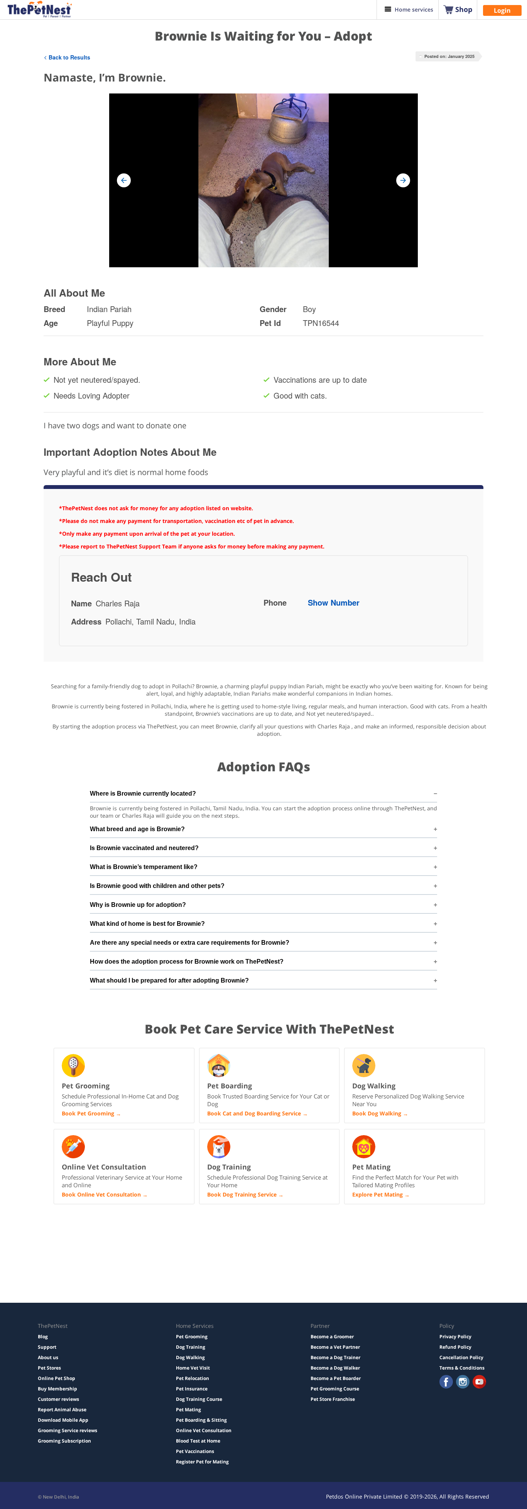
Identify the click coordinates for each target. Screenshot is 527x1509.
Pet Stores (49, 1368)
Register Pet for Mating (202, 1461)
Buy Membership (57, 1388)
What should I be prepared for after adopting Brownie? (169, 980)
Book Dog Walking (376, 1113)
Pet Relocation (192, 1378)
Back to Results (69, 57)
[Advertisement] (157, 1258)
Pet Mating (188, 1409)
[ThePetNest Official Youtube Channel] (479, 1382)
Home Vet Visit (193, 1368)
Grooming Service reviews (67, 1430)
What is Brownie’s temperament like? (144, 867)
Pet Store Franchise (333, 1399)
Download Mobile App (63, 1420)
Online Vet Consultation (203, 1430)
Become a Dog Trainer (335, 1357)
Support (47, 1347)
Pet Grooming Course (335, 1388)
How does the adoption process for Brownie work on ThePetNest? (187, 961)
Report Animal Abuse (62, 1409)
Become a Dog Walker (335, 1368)
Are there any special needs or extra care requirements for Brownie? (189, 942)
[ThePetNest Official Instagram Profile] (463, 1382)
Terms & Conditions (462, 1368)
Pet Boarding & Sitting (201, 1420)
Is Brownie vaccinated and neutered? (144, 848)
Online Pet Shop (56, 1378)
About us (48, 1357)
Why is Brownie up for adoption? (138, 904)
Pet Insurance (192, 1388)
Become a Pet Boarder (336, 1378)
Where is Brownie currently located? (143, 793)
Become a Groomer (332, 1336)
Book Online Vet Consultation (101, 1194)
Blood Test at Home (198, 1441)
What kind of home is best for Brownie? (147, 923)
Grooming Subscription (64, 1441)
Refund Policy (455, 1347)
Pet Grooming (192, 1336)
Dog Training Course (199, 1399)
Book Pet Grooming (88, 1113)
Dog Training (190, 1347)
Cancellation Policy (461, 1357)
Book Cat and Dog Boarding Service (254, 1113)
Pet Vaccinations (195, 1451)
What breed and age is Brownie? (137, 829)
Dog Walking (190, 1357)
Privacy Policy (455, 1336)
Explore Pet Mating (377, 1194)
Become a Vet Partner (335, 1347)
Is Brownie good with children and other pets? (157, 886)
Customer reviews (58, 1399)
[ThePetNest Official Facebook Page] (446, 1382)
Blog (43, 1336)
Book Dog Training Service (242, 1194)
